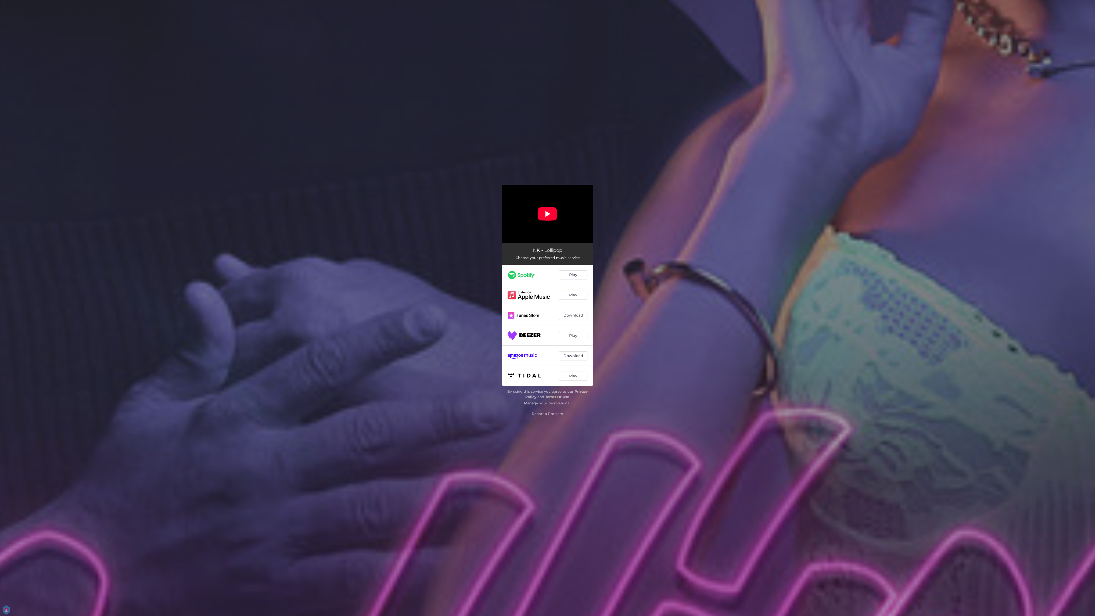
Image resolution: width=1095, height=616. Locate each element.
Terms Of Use (557, 397)
